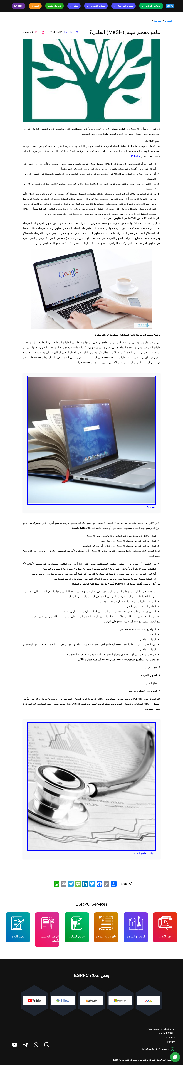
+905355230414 (151, 1048)
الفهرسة (158, 20)
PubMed (136, 156)
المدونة (168, 20)
